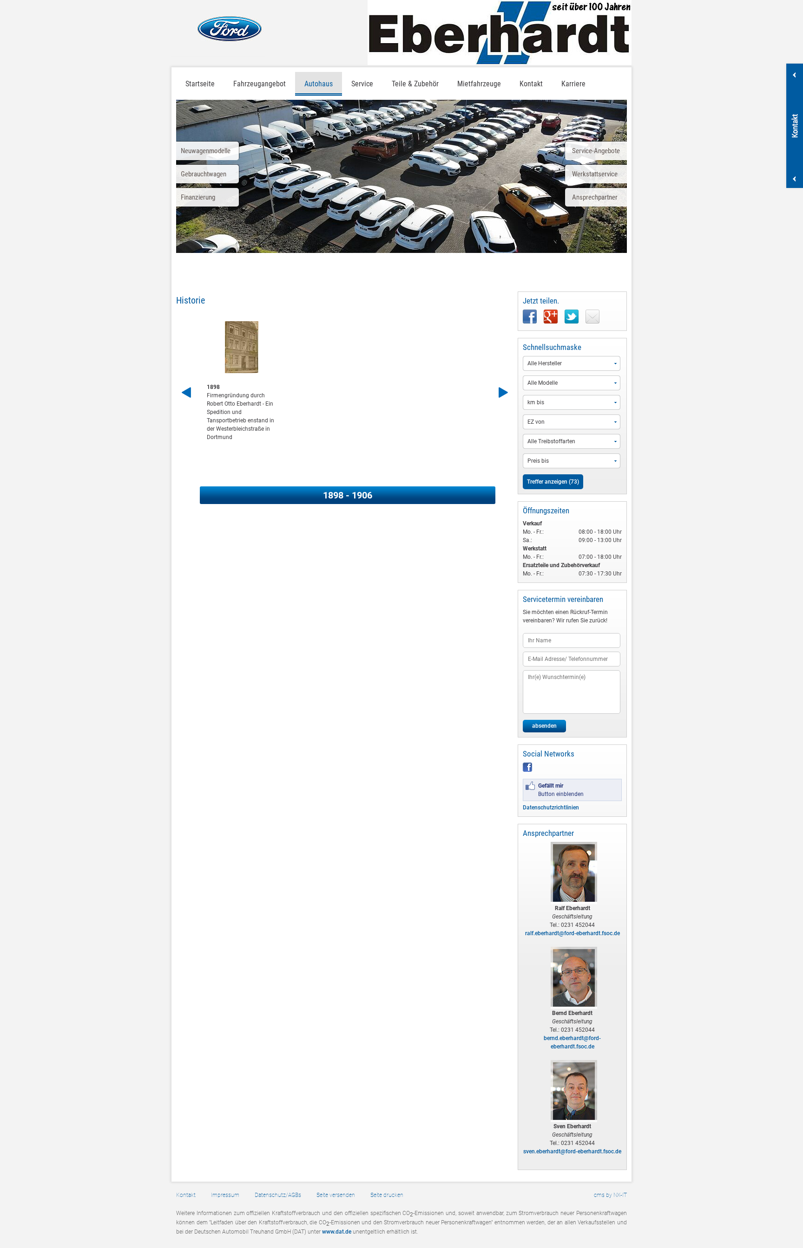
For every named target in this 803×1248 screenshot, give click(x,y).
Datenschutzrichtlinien (551, 807)
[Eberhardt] (500, 32)
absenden (544, 726)
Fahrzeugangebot (259, 83)
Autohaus (318, 83)
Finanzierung (198, 197)
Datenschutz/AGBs (278, 1195)
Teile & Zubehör (415, 83)
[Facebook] (527, 770)
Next (503, 392)
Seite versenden (335, 1195)
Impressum (225, 1195)
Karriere (573, 83)
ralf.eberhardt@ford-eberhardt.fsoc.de (572, 933)
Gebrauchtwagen (203, 174)
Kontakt (186, 1195)
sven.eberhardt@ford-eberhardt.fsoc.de (572, 1151)
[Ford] (219, 28)
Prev (187, 392)
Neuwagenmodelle (205, 151)
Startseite (200, 83)
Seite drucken (386, 1195)
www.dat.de (336, 1232)
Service (362, 83)
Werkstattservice (595, 174)
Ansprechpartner (595, 197)
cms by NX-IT (610, 1195)
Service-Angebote (596, 151)
